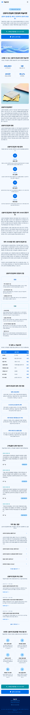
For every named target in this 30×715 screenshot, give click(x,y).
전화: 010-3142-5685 (15, 704)
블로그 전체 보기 (14, 624)
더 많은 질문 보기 (14, 569)
